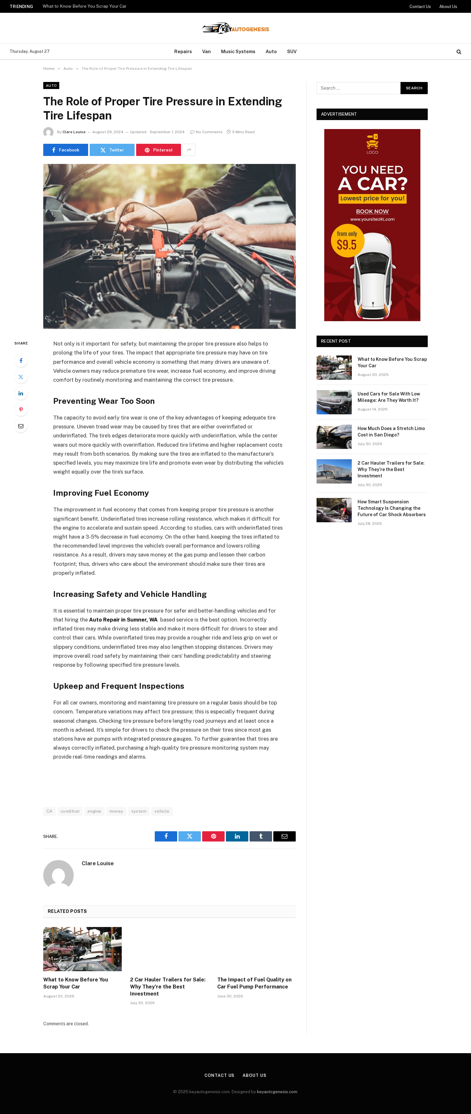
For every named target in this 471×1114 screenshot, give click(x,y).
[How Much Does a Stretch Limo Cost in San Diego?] (334, 437)
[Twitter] (20, 376)
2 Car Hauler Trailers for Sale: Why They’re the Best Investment (167, 987)
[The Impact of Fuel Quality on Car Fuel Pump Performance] (256, 949)
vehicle (161, 811)
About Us (448, 6)
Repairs (183, 51)
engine (94, 811)
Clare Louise (74, 132)
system (138, 811)
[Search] (458, 52)
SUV (292, 51)
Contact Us (420, 6)
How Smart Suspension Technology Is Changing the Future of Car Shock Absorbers (392, 508)
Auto (271, 51)
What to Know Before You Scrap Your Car (75, 983)
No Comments (209, 132)
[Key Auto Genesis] (235, 28)
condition (70, 811)
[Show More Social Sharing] (189, 150)
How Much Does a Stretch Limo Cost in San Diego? (391, 431)
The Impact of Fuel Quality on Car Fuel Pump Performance (254, 983)
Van (206, 51)
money (116, 811)
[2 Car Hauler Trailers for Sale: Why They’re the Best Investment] (169, 949)
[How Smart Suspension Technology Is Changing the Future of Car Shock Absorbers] (334, 510)
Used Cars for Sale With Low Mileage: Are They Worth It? (100, 6)
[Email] (20, 425)
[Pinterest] (20, 409)
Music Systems (238, 51)
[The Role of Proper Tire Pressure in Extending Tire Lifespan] (169, 246)
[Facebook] (20, 360)
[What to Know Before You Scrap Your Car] (82, 949)
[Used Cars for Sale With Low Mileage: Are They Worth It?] (334, 402)
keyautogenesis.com (277, 1091)
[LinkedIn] (20, 393)
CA (49, 811)
